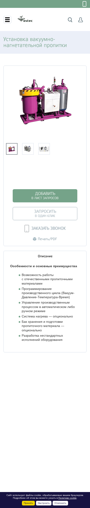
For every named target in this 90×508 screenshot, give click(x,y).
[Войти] (80, 19)
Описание (45, 256)
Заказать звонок (48, 228)
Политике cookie (67, 498)
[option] (45, 100)
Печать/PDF (47, 239)
